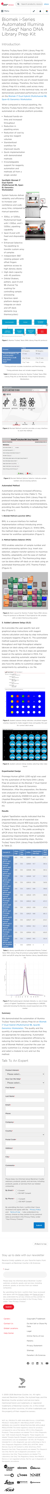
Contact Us (8, 1323)
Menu (6, 11)
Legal (29, 1331)
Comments (10, 1165)
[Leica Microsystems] (9, 1483)
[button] (18, 4)
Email (8, 1105)
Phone (8, 1113)
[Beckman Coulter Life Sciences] (7, 4)
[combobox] (29, 4)
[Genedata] (9, 1475)
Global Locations (11, 1328)
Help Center (9, 1333)
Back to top (41, 1244)
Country (9, 1131)
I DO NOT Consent (24, 1193)
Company (9, 1122)
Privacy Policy (35, 1209)
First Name (10, 1088)
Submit (39, 1225)
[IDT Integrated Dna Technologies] (35, 1475)
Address (9, 1148)
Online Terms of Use (35, 1336)
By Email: (9, 1190)
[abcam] (22, 1468)
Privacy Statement (34, 1346)
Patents (30, 1341)
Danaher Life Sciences (36, 1355)
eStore (46, 4)
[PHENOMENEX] (35, 1483)
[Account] (40, 11)
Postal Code (10, 1140)
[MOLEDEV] (22, 1483)
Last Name (10, 1096)
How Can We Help (13, 1079)
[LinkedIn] (37, 1364)
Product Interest (12, 1070)
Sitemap (30, 1350)
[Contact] (33, 11)
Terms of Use (15, 1212)
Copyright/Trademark (36, 1319)
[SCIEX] (9, 1490)
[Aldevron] (35, 1468)
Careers (7, 1319)
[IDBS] (22, 1475)
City (7, 1157)
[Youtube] (47, 1364)
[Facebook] (28, 1364)
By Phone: (9, 1199)
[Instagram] (33, 1364)
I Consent (21, 1190)
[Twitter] (42, 1364)
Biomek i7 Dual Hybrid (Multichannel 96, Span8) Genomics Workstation (24, 1025)
